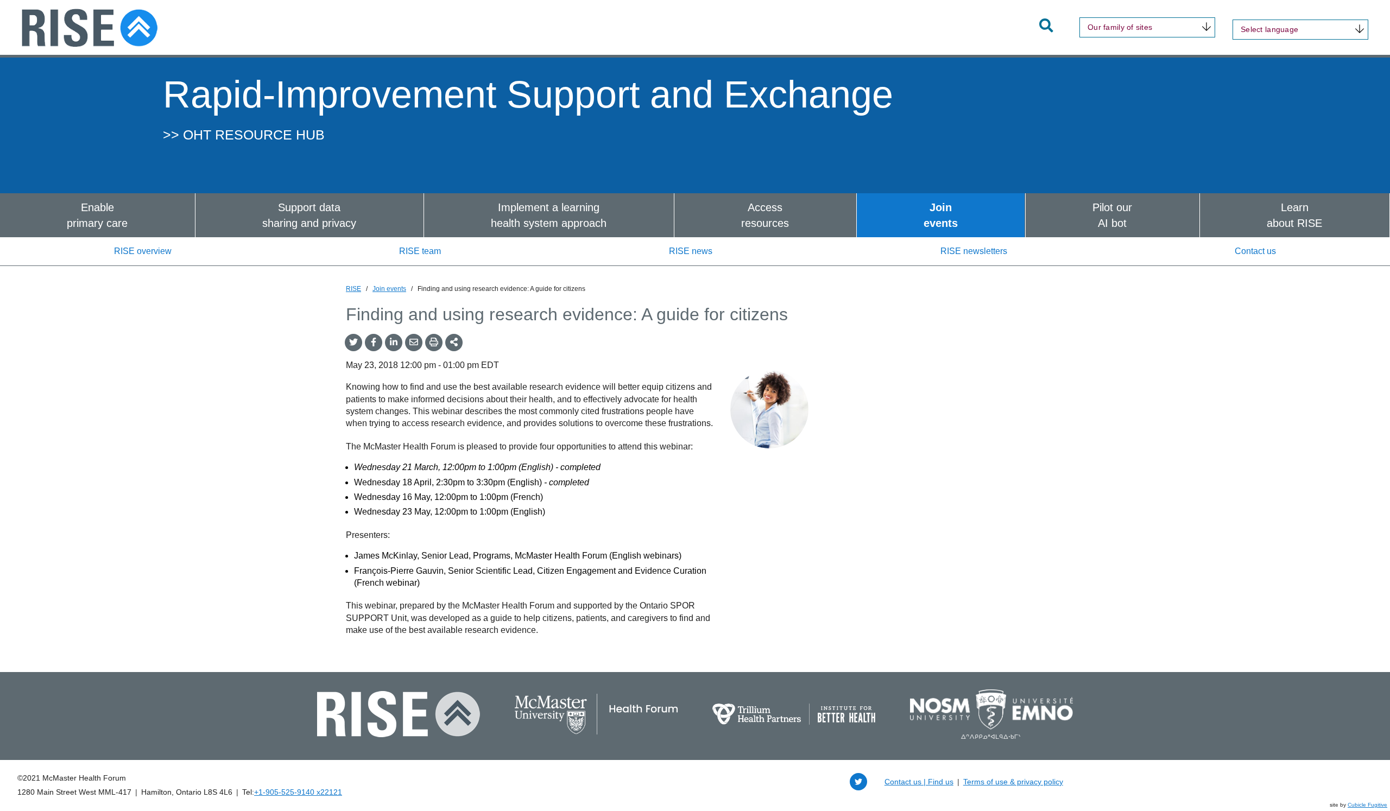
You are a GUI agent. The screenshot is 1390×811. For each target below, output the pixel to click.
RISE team (420, 251)
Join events (389, 289)
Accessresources (765, 215)
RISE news (690, 251)
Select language (1269, 29)
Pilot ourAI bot (1112, 215)
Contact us (1255, 251)
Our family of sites (1120, 27)
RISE (353, 289)
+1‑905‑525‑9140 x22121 (298, 792)
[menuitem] (97, 215)
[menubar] (695, 215)
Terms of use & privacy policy (1013, 781)
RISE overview (143, 251)
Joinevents (941, 215)
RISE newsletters (973, 251)
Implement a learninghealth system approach (548, 215)
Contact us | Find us (918, 781)
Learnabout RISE (1294, 215)
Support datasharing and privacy (309, 215)
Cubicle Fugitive (1367, 805)
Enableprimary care (97, 215)
